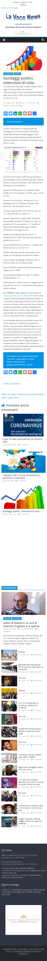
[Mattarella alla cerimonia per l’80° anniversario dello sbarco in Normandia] (9, 663)
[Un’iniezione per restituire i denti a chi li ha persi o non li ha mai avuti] (9, 804)
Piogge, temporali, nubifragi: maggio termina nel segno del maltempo (30, 821)
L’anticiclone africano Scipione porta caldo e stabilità (30, 756)
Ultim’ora (21, 652)
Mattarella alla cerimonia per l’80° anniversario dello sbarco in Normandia (30, 667)
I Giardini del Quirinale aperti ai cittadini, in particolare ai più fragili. (30, 731)
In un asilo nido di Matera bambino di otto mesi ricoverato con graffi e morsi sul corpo (31, 782)
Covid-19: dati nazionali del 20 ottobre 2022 (22, 440)
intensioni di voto (9, 106)
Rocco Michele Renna (26, 629)
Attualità (7, 619)
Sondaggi (19, 106)
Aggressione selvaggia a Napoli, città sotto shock (30, 768)
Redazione (22, 103)
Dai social (22, 678)
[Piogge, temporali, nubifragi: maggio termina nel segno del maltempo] (9, 818)
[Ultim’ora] (9, 651)
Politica (17, 74)
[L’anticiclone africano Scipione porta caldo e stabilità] (9, 753)
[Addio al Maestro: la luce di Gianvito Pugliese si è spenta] (23, 593)
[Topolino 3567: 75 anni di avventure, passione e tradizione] (23, 451)
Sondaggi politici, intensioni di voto (21, 511)
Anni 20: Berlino (10, 383)
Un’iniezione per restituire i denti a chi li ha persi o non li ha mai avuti (30, 807)
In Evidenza (8, 74)
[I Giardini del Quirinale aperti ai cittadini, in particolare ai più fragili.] (9, 728)
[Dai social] (9, 677)
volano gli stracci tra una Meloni (17, 295)
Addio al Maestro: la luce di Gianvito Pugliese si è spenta (21, 624)
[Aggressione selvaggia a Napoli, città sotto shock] (9, 766)
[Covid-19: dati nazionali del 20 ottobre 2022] (23, 415)
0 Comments (31, 103)
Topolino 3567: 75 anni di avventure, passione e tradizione (21, 476)
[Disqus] (23, 552)
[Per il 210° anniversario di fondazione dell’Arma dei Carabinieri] (9, 702)
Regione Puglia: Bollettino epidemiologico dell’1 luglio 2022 (23, 396)
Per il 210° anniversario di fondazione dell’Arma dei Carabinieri (28, 705)
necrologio (16, 619)
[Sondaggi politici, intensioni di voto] (23, 487)
